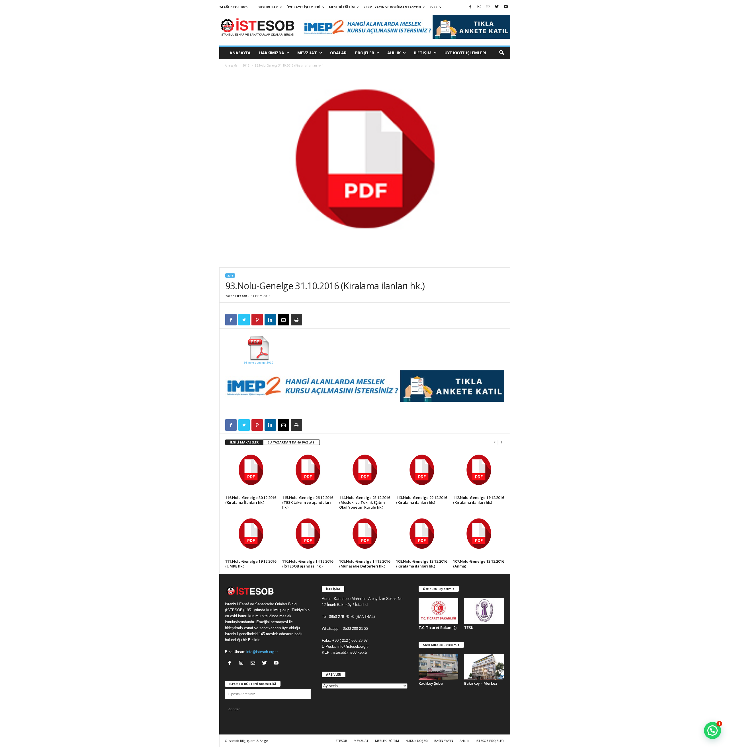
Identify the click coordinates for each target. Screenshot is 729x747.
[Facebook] (470, 7)
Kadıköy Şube (431, 683)
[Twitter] (496, 7)
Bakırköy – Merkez (480, 683)
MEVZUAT (307, 52)
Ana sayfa (231, 65)
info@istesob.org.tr (262, 652)
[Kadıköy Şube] (438, 667)
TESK (468, 627)
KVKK (433, 7)
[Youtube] (505, 7)
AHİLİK (394, 52)
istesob (241, 296)
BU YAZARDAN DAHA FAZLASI (291, 442)
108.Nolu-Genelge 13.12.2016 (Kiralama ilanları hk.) (421, 564)
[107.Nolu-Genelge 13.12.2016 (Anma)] (478, 536)
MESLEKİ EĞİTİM (342, 7)
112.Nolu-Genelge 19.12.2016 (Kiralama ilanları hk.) (478, 500)
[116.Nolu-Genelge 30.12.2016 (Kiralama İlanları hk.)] (251, 472)
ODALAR (338, 52)
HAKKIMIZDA (271, 52)
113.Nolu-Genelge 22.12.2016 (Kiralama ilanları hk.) (421, 500)
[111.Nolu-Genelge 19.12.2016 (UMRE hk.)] (251, 536)
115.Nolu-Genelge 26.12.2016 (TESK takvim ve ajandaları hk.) (307, 502)
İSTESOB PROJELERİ (490, 740)
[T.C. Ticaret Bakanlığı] (438, 611)
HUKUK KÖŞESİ (417, 740)
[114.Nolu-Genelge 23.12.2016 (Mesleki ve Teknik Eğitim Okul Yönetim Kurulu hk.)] (364, 472)
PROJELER (364, 52)
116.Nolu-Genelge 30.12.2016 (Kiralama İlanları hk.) (250, 500)
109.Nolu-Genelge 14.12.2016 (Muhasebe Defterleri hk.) (364, 564)
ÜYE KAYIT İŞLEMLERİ (303, 7)
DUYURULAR (267, 7)
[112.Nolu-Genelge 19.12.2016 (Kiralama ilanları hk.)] (478, 472)
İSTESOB (341, 740)
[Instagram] (479, 7)
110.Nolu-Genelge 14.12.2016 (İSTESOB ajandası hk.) (307, 564)
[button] (501, 53)
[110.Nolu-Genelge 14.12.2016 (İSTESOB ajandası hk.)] (307, 536)
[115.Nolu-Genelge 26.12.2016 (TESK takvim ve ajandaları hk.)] (307, 472)
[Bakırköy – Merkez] (484, 667)
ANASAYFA (240, 52)
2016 (246, 65)
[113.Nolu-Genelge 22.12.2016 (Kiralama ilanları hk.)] (421, 472)
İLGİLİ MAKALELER (244, 442)
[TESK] (484, 611)
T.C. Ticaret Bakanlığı (438, 627)
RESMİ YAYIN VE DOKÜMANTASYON (392, 7)
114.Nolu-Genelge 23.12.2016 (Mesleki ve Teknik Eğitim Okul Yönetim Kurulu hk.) (364, 502)
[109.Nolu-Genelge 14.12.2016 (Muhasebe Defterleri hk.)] (364, 536)
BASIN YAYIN (443, 740)
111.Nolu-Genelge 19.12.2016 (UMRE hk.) (250, 564)
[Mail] (488, 7)
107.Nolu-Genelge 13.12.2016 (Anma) (478, 564)
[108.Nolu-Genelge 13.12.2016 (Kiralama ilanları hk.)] (421, 536)
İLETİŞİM (422, 52)
